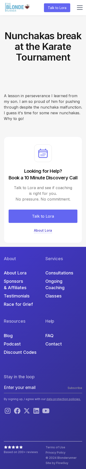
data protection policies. (63, 399)
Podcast (12, 343)
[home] (18, 7)
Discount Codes (20, 352)
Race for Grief (18, 304)
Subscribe (75, 388)
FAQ (49, 335)
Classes (53, 295)
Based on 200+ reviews (21, 452)
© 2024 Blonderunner (61, 457)
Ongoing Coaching (54, 284)
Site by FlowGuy (57, 463)
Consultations (59, 272)
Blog (8, 335)
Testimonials (17, 295)
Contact (53, 343)
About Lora (15, 272)
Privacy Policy (55, 452)
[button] (79, 7)
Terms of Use (55, 447)
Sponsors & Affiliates (15, 284)
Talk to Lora (57, 8)
